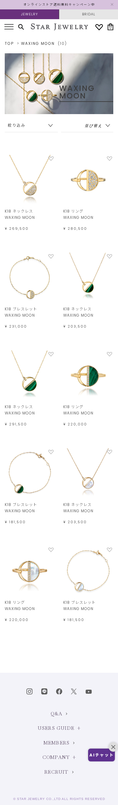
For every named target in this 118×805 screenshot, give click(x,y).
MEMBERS (56, 743)
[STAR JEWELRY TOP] (59, 27)
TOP (9, 43)
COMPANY (56, 757)
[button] (101, 755)
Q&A (57, 714)
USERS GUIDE (56, 728)
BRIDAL (88, 14)
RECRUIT (56, 772)
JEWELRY (29, 14)
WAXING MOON (38, 43)
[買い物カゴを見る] (110, 26)
